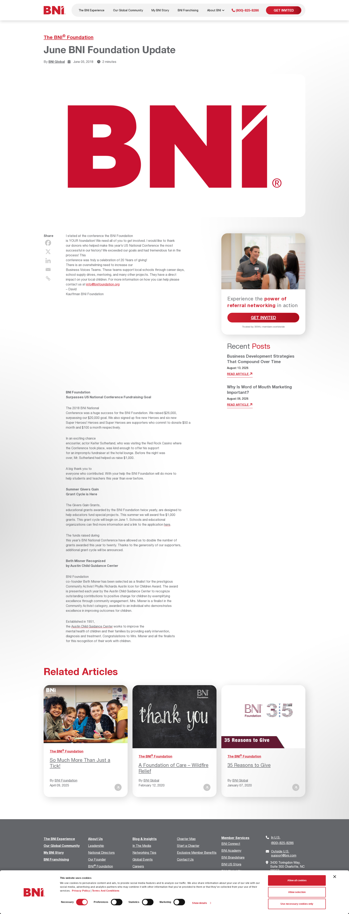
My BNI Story (160, 10)
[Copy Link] (48, 278)
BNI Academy (231, 850)
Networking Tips (144, 852)
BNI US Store (231, 864)
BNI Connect (230, 843)
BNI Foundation (66, 780)
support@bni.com (283, 853)
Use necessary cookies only (297, 903)
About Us (95, 839)
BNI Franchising (188, 10)
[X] (48, 252)
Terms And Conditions (106, 890)
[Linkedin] (48, 261)
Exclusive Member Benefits (197, 852)
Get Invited (284, 10)
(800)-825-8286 (247, 10)
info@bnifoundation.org (103, 284)
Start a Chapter (188, 845)
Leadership (96, 845)
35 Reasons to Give (249, 765)
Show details (199, 903)
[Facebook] (48, 243)
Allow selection (297, 892)
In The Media (141, 845)
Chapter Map (186, 839)
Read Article (238, 374)
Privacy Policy (81, 890)
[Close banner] (334, 876)
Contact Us (185, 859)
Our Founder (97, 859)
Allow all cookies (297, 880)
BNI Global (56, 61)
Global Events (142, 859)
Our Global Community (128, 10)
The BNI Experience (91, 10)
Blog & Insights (144, 839)
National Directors (101, 852)
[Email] (48, 269)
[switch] (116, 902)
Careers (138, 866)
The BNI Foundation (69, 37)
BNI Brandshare (233, 857)
